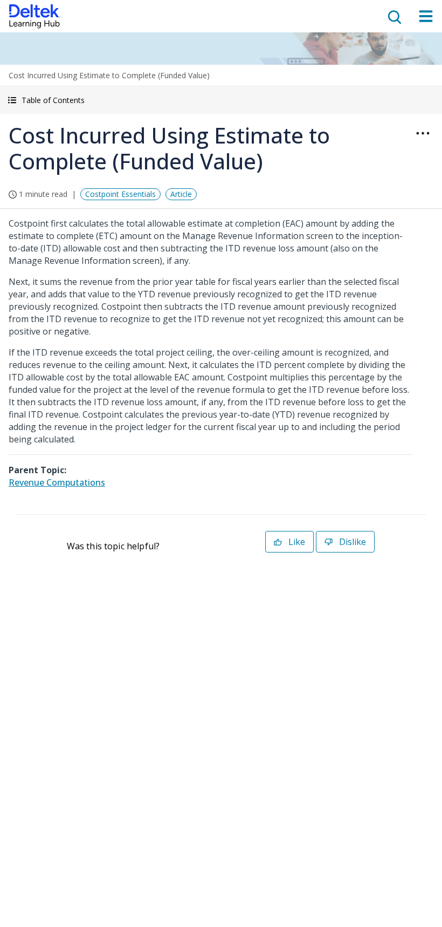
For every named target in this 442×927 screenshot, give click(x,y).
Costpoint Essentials (120, 194)
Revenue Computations (57, 482)
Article (181, 194)
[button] (221, 100)
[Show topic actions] (422, 133)
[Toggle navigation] (426, 16)
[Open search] (393, 16)
